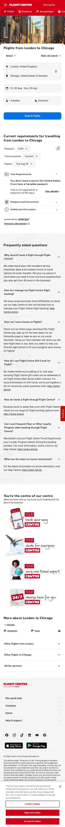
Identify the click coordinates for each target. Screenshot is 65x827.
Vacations (27, 11)
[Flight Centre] (20, 5)
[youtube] (37, 735)
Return (9, 55)
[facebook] (7, 735)
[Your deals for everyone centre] (32, 545)
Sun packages (46, 11)
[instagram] (14, 735)
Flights (10, 11)
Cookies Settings (32, 804)
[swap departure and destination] (56, 71)
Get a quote (49, 5)
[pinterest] (44, 735)
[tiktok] (22, 735)
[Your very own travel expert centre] (32, 571)
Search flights (32, 115)
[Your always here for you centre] (32, 597)
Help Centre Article (14, 414)
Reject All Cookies (32, 813)
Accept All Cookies (32, 821)
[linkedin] (29, 735)
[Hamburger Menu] (5, 4)
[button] (18, 100)
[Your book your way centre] (32, 519)
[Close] (60, 786)
